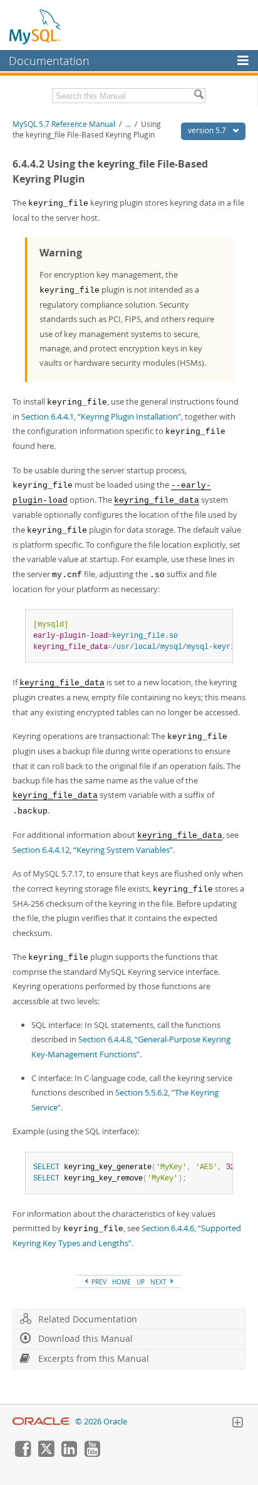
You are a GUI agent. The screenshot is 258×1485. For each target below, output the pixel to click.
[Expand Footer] (237, 1423)
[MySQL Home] (36, 26)
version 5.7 (208, 130)
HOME (121, 1281)
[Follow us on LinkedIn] (69, 1453)
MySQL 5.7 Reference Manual (64, 124)
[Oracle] (41, 1421)
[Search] (198, 96)
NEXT (159, 1281)
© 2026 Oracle (101, 1421)
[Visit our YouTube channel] (92, 1453)
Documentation (49, 60)
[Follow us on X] (46, 1453)
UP (141, 1281)
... (128, 124)
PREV (98, 1281)
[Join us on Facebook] (23, 1453)
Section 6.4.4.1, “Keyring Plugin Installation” (101, 416)
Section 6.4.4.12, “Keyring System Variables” (93, 849)
